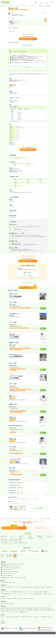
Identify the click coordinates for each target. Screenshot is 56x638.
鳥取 (9, 573)
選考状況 (20, 536)
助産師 (13, 582)
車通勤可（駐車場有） (26, 616)
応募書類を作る (40, 536)
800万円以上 (31, 598)
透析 (13, 503)
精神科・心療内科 (43, 610)
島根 (11, 573)
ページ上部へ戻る (27, 282)
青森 (10, 563)
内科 (10, 608)
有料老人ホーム (11, 593)
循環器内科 (24, 608)
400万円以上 (8, 598)
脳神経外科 (8, 610)
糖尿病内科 (36, 608)
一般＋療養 (11, 591)
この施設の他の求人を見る (28, 45)
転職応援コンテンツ (22, 538)
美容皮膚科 (7, 608)
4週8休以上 (10, 503)
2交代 (2, 603)
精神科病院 (20, 591)
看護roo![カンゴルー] (4, 5)
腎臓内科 (32, 608)
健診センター (41, 593)
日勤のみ (24, 503)
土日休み (13, 616)
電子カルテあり (49, 616)
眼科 (26, 610)
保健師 (10, 582)
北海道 (7, 563)
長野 (19, 565)
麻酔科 (52, 610)
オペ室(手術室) (8, 587)
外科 (40, 608)
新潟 (7, 565)
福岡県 (16, 5)
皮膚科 (34, 610)
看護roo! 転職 (11, 5)
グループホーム (26, 593)
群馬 (19, 567)
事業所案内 (3, 623)
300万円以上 (3, 598)
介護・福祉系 (27, 587)
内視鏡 (47, 587)
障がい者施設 (36, 593)
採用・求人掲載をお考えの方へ (21, 542)
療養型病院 (16, 591)
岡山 (6, 573)
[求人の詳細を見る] (27, 301)
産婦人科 (23, 610)
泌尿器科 (37, 610)
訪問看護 (23, 587)
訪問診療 (43, 587)
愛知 (4, 569)
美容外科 (2, 608)
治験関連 (50, 587)
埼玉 (10, 567)
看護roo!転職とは (4, 536)
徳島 (4, 575)
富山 (9, 565)
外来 (4, 587)
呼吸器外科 (44, 608)
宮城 (15, 563)
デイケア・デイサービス (18, 593)
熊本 (14, 577)
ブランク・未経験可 (42, 616)
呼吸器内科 (14, 608)
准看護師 (6, 582)
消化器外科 (3, 610)
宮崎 (18, 577)
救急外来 (13, 587)
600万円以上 (20, 598)
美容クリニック (31, 591)
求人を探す (30, 536)
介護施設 (40, 591)
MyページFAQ (39, 538)
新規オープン (3, 616)
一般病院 (2, 591)
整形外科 (12, 610)
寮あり (32, 616)
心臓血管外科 (49, 608)
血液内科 (28, 608)
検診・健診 (33, 587)
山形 (20, 563)
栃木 (17, 567)
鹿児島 (21, 577)
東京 (4, 567)
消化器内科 (19, 608)
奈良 (14, 571)
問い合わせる (13, 226)
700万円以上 (25, 598)
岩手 (13, 563)
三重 (11, 569)
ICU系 (17, 587)
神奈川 (7, 567)
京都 (6, 571)
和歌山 (17, 571)
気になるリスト (49, 536)
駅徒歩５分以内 (18, 616)
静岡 (9, 569)
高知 (11, 575)
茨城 (14, 567)
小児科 (20, 610)
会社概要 (2, 621)
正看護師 (16, 503)
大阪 (4, 571)
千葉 (12, 567)
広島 (4, 573)
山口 (14, 573)
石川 (12, 565)
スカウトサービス (13, 538)
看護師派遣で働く (31, 538)
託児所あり (36, 616)
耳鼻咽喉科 (30, 610)
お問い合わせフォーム (7, 542)
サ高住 (31, 593)
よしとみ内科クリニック (32, 5)
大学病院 (6, 591)
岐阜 (6, 569)
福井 (14, 565)
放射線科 (49, 610)
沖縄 (24, 577)
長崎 (11, 577)
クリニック (20, 503)
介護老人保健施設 (4, 593)
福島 (22, 563)
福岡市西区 (25, 5)
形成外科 (16, 610)
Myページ (11, 536)
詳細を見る (43, 308)
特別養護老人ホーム (46, 591)
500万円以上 (14, 598)
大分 (16, 577)
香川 (6, 575)
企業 (51, 593)
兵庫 (9, 571)
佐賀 (9, 577)
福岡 (6, 577)
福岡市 (20, 5)
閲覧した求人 (3, 538)
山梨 (17, 565)
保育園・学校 (38, 587)
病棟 (1, 587)
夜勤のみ (12, 603)
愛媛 (9, 575)
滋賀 (11, 571)
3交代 (5, 603)
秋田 (18, 563)
